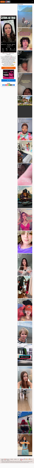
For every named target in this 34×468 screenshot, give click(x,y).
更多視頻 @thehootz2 (8, 67)
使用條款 (15, 459)
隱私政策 (11, 459)
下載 (9, 80)
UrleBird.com (7, 459)
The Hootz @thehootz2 (12, 44)
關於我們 (8, 460)
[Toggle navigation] (32, 2)
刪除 (5, 460)
